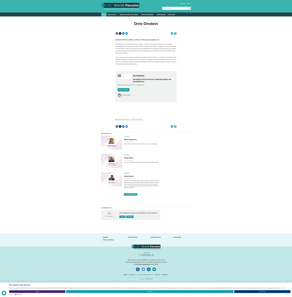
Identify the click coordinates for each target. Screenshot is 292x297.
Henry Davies (129, 176)
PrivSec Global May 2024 (123, 119)
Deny (37, 291)
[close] (176, 30)
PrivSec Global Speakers (137, 119)
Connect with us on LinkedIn (149, 269)
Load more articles (130, 194)
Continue (149, 291)
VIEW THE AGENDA (123, 89)
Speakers (127, 136)
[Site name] (120, 9)
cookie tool (283, 288)
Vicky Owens (128, 158)
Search (189, 8)
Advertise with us (156, 237)
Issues (125, 274)
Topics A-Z (157, 274)
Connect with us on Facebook (138, 269)
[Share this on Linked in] (123, 33)
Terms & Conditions (108, 240)
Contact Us (132, 274)
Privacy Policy (177, 237)
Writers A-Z (165, 274)
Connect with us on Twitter (143, 269)
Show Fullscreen (119, 75)
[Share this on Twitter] (120, 33)
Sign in (157, 30)
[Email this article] (126, 33)
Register (182, 3)
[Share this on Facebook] (116, 33)
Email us (154, 269)
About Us (105, 237)
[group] (171, 14)
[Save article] (175, 33)
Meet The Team (133, 237)
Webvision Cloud (149, 278)
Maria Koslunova (130, 139)
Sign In (189, 3)
